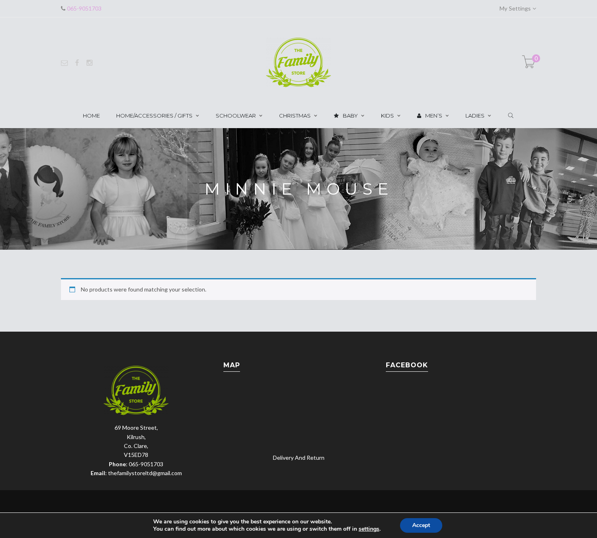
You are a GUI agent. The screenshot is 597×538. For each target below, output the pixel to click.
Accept (421, 525)
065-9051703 (83, 8)
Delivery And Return (298, 457)
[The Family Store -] (298, 61)
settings (369, 529)
